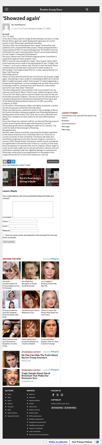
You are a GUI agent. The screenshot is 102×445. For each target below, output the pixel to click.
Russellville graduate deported (59, 179)
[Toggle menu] (6, 9)
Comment (7, 217)
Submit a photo (33, 413)
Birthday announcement (36, 419)
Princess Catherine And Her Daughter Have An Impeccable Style (10, 313)
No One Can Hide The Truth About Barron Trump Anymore (40, 358)
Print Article (53, 162)
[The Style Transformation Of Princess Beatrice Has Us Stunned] (12, 270)
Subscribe (32, 397)
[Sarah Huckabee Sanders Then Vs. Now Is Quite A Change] (50, 328)
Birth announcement (35, 416)
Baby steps (66, 129)
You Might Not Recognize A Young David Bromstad (29, 283)
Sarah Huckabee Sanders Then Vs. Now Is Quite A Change (49, 341)
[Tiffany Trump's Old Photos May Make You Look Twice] (50, 299)
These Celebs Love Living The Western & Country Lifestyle (30, 341)
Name (6, 221)
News (9, 397)
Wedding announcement (36, 425)
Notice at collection (58, 442)
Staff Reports (20, 24)
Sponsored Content (13, 416)
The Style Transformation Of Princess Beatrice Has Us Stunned (11, 284)
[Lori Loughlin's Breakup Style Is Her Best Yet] (50, 270)
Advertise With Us (34, 400)
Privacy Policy (58, 408)
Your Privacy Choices (82, 442)
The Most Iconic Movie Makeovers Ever (30, 311)
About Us (32, 394)
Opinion (10, 403)
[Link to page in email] (5, 162)
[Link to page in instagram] (62, 395)
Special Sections (12, 413)
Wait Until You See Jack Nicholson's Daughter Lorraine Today (10, 342)
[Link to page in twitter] (13, 162)
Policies (31, 403)
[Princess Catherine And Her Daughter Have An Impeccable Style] (12, 299)
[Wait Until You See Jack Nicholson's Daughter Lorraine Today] (12, 328)
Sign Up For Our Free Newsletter (39, 434)
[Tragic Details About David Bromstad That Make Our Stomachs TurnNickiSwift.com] (11, 377)
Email (5, 226)
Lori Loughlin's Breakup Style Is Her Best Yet (49, 283)
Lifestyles (11, 406)
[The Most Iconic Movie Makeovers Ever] (31, 299)
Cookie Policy (71, 408)
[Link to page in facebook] (9, 162)
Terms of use (33, 406)
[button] (87, 9)
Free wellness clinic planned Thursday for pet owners (79, 116)
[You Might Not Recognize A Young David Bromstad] (31, 270)
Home (9, 394)
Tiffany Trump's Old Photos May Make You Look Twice (49, 312)
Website (6, 230)
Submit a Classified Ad (36, 428)
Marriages (66, 126)
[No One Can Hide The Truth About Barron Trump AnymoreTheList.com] (11, 359)
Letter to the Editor (35, 431)
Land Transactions (69, 123)
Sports (9, 400)
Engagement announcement (37, 422)
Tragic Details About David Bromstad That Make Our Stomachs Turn (36, 377)
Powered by (47, 259)
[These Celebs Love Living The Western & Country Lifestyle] (31, 328)
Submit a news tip (34, 410)
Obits (9, 410)
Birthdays (65, 121)
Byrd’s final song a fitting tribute (30, 179)
